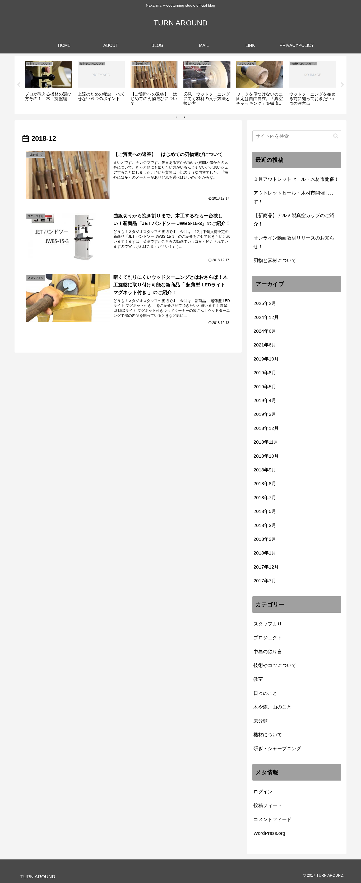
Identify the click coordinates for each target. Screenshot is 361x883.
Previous (18, 85)
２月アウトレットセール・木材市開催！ (296, 179)
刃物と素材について (274, 260)
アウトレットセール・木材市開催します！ (293, 197)
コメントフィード (272, 819)
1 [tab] (176, 117)
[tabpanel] (48, 84)
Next (342, 85)
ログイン (262, 791)
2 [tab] (184, 117)
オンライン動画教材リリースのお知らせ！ (293, 242)
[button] (335, 136)
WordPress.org (269, 833)
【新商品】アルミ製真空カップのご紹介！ (293, 220)
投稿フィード (267, 805)
